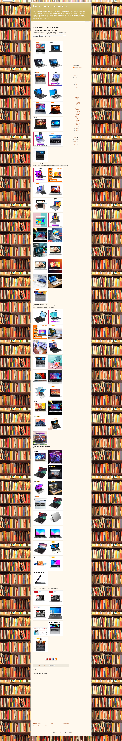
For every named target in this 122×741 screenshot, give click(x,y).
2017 (75, 141)
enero (77, 133)
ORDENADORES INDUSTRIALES (77, 113)
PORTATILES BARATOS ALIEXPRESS (77, 119)
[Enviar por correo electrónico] (49, 665)
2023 (75, 74)
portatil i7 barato (39, 36)
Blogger (72, 732)
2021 (75, 77)
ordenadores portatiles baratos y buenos (53, 35)
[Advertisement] (51, 712)
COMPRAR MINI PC (77, 124)
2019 (75, 137)
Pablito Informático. (78, 67)
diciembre (77, 79)
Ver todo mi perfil (76, 68)
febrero (77, 132)
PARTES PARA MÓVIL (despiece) (77, 99)
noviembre (77, 81)
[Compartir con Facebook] (53, 665)
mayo (77, 126)
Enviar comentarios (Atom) (43, 725)
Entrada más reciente (37, 723)
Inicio (52, 723)
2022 (75, 75)
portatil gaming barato (40, 35)
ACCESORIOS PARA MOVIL (77, 95)
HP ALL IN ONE (77, 86)
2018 (75, 139)
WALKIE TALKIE (77, 109)
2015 (75, 144)
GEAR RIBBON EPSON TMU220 (77, 90)
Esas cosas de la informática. (50, 6)
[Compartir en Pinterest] (54, 665)
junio (77, 84)
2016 (75, 143)
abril (76, 128)
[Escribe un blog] (50, 665)
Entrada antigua (66, 723)
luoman (61, 732)
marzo (77, 130)
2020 (75, 136)
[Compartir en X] (51, 665)
